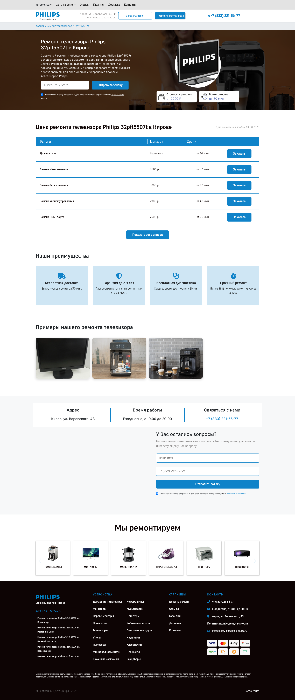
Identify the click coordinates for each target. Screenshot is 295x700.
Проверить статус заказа (170, 15)
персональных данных (236, 494)
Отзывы (84, 4)
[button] (39, 561)
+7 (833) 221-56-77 (222, 419)
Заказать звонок (135, 15)
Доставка (114, 4)
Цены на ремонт (66, 4)
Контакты (130, 4)
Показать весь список (147, 235)
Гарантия (98, 4)
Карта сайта (252, 691)
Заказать (239, 153)
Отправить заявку (110, 85)
